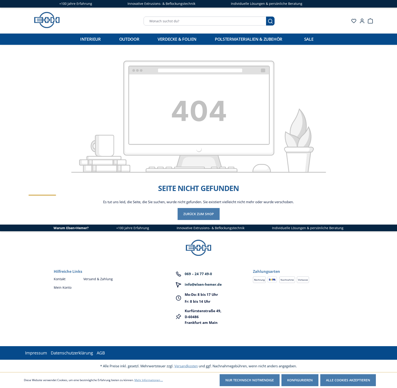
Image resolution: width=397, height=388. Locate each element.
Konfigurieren (300, 380)
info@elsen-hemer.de (203, 284)
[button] (298, 267)
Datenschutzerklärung (72, 353)
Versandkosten (186, 366)
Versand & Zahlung (98, 279)
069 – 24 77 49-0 (198, 273)
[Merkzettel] (352, 21)
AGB (101, 353)
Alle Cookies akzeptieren (348, 380)
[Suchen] (270, 21)
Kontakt (59, 279)
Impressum (36, 353)
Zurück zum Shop (198, 214)
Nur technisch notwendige (249, 380)
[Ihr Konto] (361, 21)
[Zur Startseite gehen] (47, 20)
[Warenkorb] (369, 21)
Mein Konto (62, 287)
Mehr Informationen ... (148, 380)
